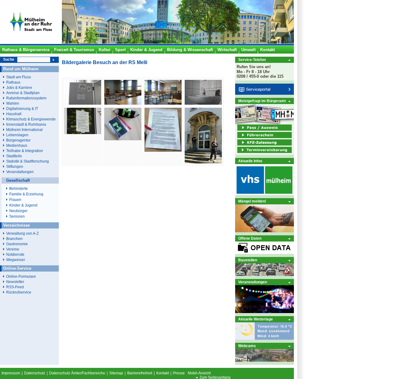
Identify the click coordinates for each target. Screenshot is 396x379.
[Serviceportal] (264, 93)
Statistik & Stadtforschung (27, 161)
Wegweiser (15, 260)
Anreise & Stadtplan (23, 93)
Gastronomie (17, 244)
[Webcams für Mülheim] (264, 360)
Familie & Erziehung (26, 194)
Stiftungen (14, 166)
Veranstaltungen (252, 282)
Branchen (14, 239)
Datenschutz (34, 373)
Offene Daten (249, 238)
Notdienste (15, 254)
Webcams (247, 346)
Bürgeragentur (18, 140)
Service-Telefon (252, 60)
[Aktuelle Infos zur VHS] (264, 193)
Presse (179, 373)
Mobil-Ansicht (199, 373)
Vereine (12, 249)
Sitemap (116, 373)
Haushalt (13, 114)
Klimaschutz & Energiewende (31, 119)
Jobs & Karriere (19, 87)
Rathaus (13, 82)
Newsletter (15, 282)
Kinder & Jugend (23, 205)
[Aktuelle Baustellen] (264, 274)
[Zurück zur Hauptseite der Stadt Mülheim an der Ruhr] (31, 42)
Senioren (17, 216)
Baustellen (247, 260)
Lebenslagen (17, 135)
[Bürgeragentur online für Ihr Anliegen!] (264, 231)
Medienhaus (16, 145)
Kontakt (162, 373)
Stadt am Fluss (18, 77)
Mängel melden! (252, 201)
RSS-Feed (15, 287)
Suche (8, 59)
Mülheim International (24, 130)
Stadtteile (14, 156)
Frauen (15, 200)
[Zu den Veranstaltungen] (264, 311)
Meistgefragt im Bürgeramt (262, 101)
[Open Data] (264, 252)
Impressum (11, 373)
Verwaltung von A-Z (22, 233)
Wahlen (12, 103)
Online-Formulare (21, 276)
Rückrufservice (18, 292)
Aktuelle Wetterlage (255, 319)
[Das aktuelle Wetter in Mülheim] (264, 338)
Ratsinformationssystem (26, 98)
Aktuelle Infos (250, 161)
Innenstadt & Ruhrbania (26, 124)
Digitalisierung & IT (22, 109)
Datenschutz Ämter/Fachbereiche (77, 373)
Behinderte (18, 188)
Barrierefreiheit (139, 373)
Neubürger (18, 211)
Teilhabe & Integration (24, 151)
